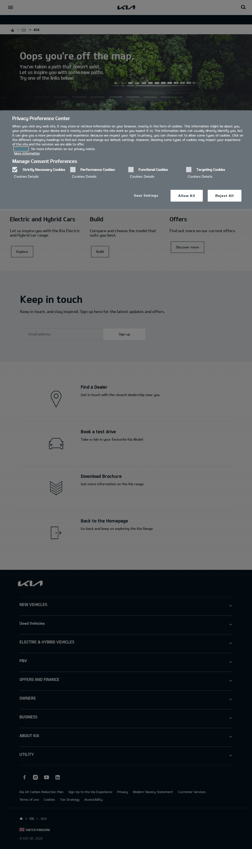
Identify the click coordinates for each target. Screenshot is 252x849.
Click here (21, 149)
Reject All (224, 196)
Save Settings (146, 195)
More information (27, 153)
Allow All (186, 196)
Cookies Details (26, 176)
